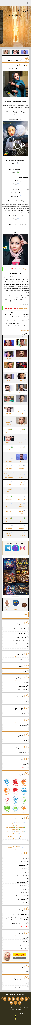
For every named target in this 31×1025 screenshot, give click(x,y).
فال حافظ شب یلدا (23, 945)
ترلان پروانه (8, 442)
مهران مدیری (21, 450)
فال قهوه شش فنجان (22, 689)
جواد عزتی (9, 424)
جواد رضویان (9, 513)
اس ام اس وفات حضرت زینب (20, 633)
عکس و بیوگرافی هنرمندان (21, 987)
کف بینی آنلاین (7, 608)
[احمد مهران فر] (24, 52)
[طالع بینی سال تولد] (15, 831)
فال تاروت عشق (23, 892)
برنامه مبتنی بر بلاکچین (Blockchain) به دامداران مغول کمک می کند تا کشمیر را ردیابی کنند (16, 919)
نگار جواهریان (9, 346)
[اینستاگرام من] (13, 999)
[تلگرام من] (22, 999)
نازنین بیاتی (21, 484)
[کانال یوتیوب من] (15, 1003)
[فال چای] (22, 589)
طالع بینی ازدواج (16, 608)
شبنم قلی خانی (21, 424)
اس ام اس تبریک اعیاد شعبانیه (20, 640)
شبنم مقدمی (21, 492)
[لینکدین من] (11, 1003)
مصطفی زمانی (9, 468)
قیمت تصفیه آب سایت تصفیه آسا (19, 914)
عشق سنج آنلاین (23, 752)
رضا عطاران (8, 506)
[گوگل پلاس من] (19, 1003)
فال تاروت (24, 902)
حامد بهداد (21, 468)
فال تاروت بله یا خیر (22, 899)
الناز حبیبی (21, 513)
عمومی (18, 615)
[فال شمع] (9, 577)
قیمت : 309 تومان (16, 848)
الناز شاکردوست (21, 442)
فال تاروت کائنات (23, 865)
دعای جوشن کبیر (23, 725)
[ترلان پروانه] (15, 52)
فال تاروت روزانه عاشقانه (21, 896)
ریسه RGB (24, 764)
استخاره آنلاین (23, 659)
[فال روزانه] (9, 564)
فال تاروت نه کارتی (22, 885)
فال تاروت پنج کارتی (22, 879)
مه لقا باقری (8, 484)
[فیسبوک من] (17, 999)
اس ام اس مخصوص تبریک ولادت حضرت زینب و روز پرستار (16, 629)
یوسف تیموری (22, 413)
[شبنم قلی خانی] (6, 52)
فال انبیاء (25, 671)
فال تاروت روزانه (23, 858)
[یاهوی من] (26, 999)
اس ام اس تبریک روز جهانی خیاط (20, 647)
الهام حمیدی (8, 432)
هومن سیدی (9, 391)
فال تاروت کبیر (23, 862)
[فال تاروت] (22, 564)
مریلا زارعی (8, 535)
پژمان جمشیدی (21, 499)
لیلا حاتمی (22, 369)
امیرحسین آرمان (21, 403)
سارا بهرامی (8, 380)
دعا (26, 728)
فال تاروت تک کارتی (22, 868)
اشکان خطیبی (22, 358)
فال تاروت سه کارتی (22, 872)
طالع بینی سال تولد (22, 841)
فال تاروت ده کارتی (22, 889)
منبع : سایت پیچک (25, 330)
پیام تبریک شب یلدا (22, 948)
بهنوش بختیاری (21, 346)
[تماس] (9, 999)
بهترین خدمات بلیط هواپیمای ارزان (19, 923)
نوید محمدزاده (9, 528)
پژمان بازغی (21, 477)
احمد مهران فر (22, 461)
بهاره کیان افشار (8, 413)
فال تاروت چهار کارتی (22, 875)
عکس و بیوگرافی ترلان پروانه (16, 10)
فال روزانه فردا (23, 983)
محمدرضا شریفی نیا (8, 477)
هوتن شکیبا (8, 492)
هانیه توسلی (21, 528)
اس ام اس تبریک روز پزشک (21, 637)
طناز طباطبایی (22, 535)
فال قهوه (25, 683)
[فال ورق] (9, 589)
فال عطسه (24, 972)
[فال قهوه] (22, 577)
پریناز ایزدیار (9, 499)
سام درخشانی (22, 432)
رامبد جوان (8, 403)
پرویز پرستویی (9, 461)
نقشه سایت (8, 1013)
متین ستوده (8, 358)
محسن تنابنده (22, 521)
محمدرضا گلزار (21, 380)
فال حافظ (25, 938)
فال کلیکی (24, 740)
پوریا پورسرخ (22, 391)
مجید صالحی (8, 521)
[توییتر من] (4, 999)
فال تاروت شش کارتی (22, 882)
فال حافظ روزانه (23, 941)
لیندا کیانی (21, 506)
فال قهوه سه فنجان (22, 686)
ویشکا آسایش (9, 450)
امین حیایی (9, 369)
